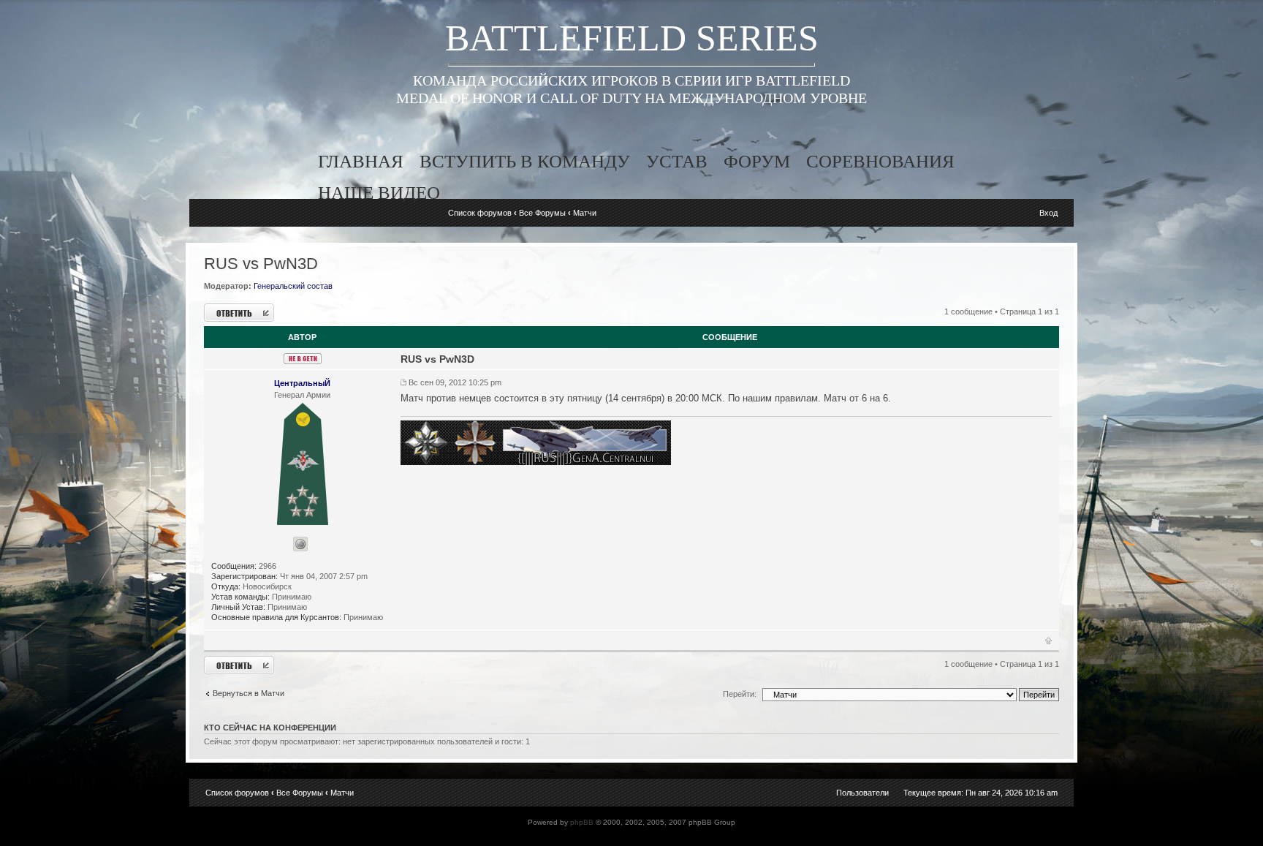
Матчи (584, 212)
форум (757, 161)
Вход (1048, 212)
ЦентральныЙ (302, 383)
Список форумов (480, 212)
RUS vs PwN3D (261, 263)
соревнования (880, 161)
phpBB (581, 822)
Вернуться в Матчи (248, 693)
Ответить (220, 307)
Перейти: (739, 694)
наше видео (379, 193)
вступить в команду (525, 161)
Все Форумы (542, 212)
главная (360, 161)
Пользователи (862, 792)
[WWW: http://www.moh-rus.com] (300, 544)
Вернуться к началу (1048, 643)
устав (677, 161)
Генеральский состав (293, 286)
